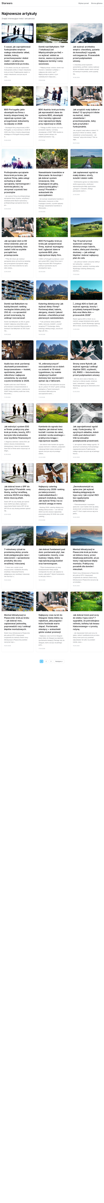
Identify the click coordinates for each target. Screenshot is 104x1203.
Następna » (59, 661)
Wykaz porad (83, 3)
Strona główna (96, 3)
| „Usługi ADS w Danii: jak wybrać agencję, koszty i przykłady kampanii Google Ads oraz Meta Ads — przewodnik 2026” (86, 309)
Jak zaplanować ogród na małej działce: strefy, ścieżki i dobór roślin (85, 175)
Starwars (7, 3)
